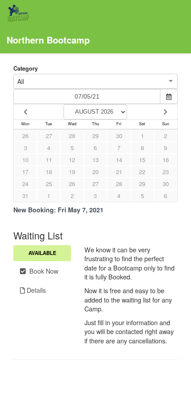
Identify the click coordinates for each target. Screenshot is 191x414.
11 (49, 159)
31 (25, 195)
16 (166, 159)
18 (49, 171)
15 (142, 159)
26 (25, 135)
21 (119, 171)
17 (25, 171)
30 (119, 135)
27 (49, 135)
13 (95, 159)
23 (166, 171)
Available (42, 253)
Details (35, 290)
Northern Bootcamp (48, 39)
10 (25, 159)
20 (95, 171)
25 (49, 183)
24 (25, 183)
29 (95, 135)
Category (25, 68)
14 (119, 159)
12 (72, 159)
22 (142, 171)
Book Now (42, 270)
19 (72, 171)
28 (72, 135)
